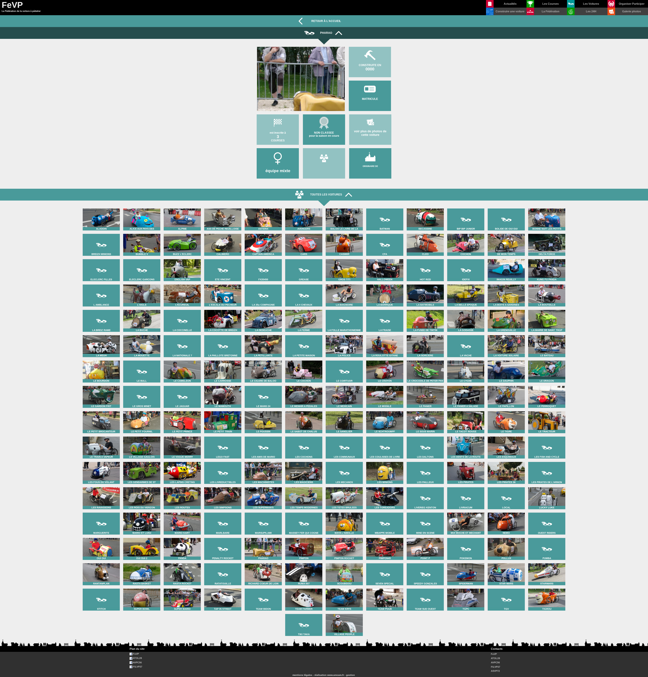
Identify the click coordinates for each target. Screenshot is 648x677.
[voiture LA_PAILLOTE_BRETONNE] (222, 335)
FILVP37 (137, 666)
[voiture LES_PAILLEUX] (425, 461)
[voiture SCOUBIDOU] (344, 563)
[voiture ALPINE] (182, 208)
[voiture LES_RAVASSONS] (101, 487)
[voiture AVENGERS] (304, 208)
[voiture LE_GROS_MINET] (142, 385)
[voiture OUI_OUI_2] (142, 537)
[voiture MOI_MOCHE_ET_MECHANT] (466, 512)
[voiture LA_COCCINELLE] (182, 309)
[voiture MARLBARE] (222, 512)
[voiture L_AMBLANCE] (101, 284)
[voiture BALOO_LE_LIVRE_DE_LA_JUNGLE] (344, 208)
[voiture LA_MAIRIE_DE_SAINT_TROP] (546, 309)
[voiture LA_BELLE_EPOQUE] (466, 284)
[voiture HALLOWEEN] (384, 258)
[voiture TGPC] (466, 588)
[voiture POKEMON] (466, 537)
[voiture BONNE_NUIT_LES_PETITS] (546, 208)
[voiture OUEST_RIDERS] (546, 512)
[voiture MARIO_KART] (182, 512)
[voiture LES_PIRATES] (466, 461)
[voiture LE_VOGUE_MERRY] (182, 436)
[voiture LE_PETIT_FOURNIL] (142, 411)
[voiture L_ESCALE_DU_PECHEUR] (222, 284)
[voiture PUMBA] (546, 537)
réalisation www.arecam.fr (329, 675)
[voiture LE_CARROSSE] (222, 360)
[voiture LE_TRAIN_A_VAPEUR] (101, 436)
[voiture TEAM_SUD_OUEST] (425, 588)
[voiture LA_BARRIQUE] (384, 284)
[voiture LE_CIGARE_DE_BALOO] (263, 360)
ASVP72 (495, 671)
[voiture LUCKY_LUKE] (546, 487)
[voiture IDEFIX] (466, 258)
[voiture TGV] (506, 588)
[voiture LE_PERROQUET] (546, 385)
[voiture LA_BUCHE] (142, 309)
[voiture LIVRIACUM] (466, 487)
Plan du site (137, 648)
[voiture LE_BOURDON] (101, 360)
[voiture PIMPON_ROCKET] (344, 537)
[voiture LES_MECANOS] (344, 461)
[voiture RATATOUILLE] (222, 563)
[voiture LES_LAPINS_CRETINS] (182, 461)
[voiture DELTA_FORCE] (546, 233)
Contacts (497, 648)
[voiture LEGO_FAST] (222, 436)
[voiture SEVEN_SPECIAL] (384, 563)
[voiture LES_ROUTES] (182, 487)
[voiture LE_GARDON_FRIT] (101, 385)
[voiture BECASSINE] (425, 208)
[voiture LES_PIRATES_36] (506, 461)
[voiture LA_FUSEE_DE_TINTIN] (425, 309)
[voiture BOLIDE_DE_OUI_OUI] (506, 208)
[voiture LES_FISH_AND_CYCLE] (546, 436)
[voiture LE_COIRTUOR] (344, 360)
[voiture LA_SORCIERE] (425, 335)
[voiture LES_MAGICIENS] (304, 461)
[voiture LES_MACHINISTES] (263, 461)
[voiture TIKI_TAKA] (304, 613)
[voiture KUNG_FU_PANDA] (546, 258)
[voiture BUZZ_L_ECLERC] (182, 233)
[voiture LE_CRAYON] (384, 360)
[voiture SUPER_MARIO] (182, 588)
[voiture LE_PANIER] (425, 385)
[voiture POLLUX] (506, 537)
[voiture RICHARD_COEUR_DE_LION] (263, 563)
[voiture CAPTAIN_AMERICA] (263, 233)
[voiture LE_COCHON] (304, 360)
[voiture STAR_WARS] (506, 563)
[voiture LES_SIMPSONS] (222, 487)
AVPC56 (137, 662)
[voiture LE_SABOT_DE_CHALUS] (304, 411)
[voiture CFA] (384, 233)
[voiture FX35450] (263, 258)
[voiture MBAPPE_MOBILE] (384, 512)
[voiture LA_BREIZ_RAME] (101, 309)
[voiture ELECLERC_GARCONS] (142, 258)
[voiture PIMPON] (304, 537)
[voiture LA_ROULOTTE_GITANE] (384, 335)
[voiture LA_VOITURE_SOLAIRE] (506, 335)
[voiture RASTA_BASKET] (142, 563)
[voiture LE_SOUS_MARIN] (425, 411)
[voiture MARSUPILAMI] (263, 512)
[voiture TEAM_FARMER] (304, 588)
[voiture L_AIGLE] (142, 284)
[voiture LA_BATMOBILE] (425, 284)
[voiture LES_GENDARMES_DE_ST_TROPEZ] (142, 461)
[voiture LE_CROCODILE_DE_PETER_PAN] (425, 360)
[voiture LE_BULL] (142, 360)
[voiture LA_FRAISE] (384, 309)
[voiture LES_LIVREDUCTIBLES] (222, 461)
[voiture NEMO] (506, 512)
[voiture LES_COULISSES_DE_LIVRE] (384, 436)
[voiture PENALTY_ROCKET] (222, 537)
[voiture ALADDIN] (101, 208)
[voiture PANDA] (182, 537)
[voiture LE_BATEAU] (546, 335)
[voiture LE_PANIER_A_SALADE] (466, 385)
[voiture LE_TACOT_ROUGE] (466, 411)
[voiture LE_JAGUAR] (182, 385)
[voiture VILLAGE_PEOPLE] (344, 613)
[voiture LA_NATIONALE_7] (182, 335)
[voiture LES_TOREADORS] (384, 487)
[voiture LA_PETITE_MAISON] (304, 335)
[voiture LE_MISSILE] (384, 385)
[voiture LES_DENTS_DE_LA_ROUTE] (466, 436)
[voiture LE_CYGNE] (466, 360)
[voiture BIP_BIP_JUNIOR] (466, 208)
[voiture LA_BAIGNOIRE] (344, 284)
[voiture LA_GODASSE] (466, 309)
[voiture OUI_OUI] (101, 537)
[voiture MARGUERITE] (101, 512)
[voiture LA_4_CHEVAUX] (304, 284)
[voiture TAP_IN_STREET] (222, 588)
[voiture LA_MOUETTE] (142, 335)
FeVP (135, 654)
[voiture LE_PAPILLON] (506, 385)
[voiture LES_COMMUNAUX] (344, 436)
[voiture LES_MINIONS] (384, 461)
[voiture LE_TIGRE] (506, 411)
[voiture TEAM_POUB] (384, 588)
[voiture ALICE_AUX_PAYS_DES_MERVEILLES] (142, 208)
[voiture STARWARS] (546, 563)
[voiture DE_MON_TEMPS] (506, 233)
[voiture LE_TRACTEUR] (546, 411)
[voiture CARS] (304, 233)
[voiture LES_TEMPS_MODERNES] (304, 487)
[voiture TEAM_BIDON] (263, 588)
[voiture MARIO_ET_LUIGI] (142, 512)
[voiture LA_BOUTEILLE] (546, 284)
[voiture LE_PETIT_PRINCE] (182, 411)
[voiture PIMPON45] (384, 537)
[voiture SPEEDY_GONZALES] (425, 563)
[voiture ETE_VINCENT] (222, 258)
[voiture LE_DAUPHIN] (506, 360)
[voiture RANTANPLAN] (101, 563)
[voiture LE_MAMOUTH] (222, 385)
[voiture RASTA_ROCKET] (182, 563)
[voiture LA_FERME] (304, 309)
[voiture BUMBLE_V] (142, 233)
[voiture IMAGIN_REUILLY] (506, 258)
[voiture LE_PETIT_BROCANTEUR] (101, 411)
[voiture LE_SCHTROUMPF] (384, 411)
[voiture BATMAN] (384, 208)
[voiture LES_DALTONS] (425, 436)
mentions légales (302, 675)
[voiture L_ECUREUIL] (182, 284)
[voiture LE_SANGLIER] (344, 411)
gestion (350, 675)
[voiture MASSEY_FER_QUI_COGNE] (304, 512)
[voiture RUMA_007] (304, 563)
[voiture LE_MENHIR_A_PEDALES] (304, 385)
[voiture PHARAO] (263, 537)
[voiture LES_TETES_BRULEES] (344, 487)
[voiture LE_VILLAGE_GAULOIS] (142, 436)
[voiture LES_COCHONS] (304, 436)
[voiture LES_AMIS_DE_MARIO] (263, 436)
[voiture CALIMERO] (222, 233)
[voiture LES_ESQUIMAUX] (506, 436)
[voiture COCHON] (466, 233)
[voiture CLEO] (425, 233)
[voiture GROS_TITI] (344, 258)
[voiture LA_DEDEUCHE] (263, 309)
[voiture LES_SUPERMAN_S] (263, 487)
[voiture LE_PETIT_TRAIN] (222, 411)
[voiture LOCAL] (506, 487)
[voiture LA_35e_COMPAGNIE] (263, 284)
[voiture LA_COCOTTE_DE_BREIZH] (222, 309)
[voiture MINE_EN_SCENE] (425, 512)
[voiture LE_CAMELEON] (182, 360)
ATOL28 (137, 658)
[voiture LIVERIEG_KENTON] (425, 487)
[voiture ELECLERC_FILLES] (101, 258)
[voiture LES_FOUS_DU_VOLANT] (101, 461)
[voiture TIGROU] (546, 588)
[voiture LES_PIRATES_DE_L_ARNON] (546, 461)
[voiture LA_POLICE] (344, 335)
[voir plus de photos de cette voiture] (370, 114)
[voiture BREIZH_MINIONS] (101, 233)
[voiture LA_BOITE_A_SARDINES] (506, 284)
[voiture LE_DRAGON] (546, 360)
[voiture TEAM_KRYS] (344, 588)
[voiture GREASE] (304, 258)
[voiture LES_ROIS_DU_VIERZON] (142, 487)
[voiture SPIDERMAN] (466, 563)
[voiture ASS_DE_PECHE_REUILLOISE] (222, 208)
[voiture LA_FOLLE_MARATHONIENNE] (344, 309)
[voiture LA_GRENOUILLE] (506, 309)
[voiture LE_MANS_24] (263, 385)
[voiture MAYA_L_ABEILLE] (344, 512)
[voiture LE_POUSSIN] (263, 411)
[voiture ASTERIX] (263, 208)
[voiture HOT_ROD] (425, 258)
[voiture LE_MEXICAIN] (344, 385)
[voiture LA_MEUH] (101, 335)
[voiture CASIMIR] (344, 233)
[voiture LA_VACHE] (466, 335)
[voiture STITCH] (101, 588)
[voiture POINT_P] (425, 537)
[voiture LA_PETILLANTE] (263, 335)
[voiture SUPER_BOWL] (142, 588)
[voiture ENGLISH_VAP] (182, 258)
